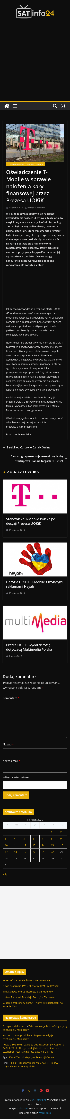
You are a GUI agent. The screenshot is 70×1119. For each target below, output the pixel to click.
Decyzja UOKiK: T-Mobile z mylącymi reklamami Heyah (34, 584)
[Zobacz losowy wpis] (63, 106)
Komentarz (11, 698)
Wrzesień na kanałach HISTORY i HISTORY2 (27, 980)
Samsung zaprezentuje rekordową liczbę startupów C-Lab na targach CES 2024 (37, 458)
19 (24, 851)
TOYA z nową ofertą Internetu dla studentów (28, 991)
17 (6, 851)
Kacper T (8, 1035)
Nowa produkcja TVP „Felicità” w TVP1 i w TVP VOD (31, 986)
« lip (5, 874)
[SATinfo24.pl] (7, 106)
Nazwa (8, 744)
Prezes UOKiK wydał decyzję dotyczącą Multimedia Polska (29, 647)
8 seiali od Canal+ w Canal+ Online (28, 447)
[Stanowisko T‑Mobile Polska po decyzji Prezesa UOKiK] (35, 482)
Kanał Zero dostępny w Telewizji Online (31, 1057)
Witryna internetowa (16, 777)
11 (15, 845)
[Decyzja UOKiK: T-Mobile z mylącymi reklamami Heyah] (35, 545)
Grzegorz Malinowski (14, 1026)
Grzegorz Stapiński (36, 207)
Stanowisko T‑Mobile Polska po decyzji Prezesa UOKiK (30, 521)
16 (61, 845)
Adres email (11, 761)
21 (43, 851)
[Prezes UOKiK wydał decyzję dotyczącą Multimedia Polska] (35, 608)
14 (43, 845)
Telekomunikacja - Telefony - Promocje (25, 164)
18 (15, 851)
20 (34, 851)
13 (34, 845)
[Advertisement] (35, 65)
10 (6, 845)
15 (52, 845)
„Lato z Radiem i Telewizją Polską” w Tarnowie (29, 997)
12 (24, 845)
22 (52, 851)
